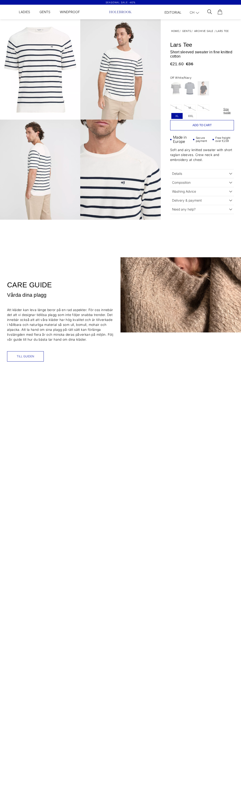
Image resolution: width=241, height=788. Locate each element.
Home (175, 31)
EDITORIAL (173, 12)
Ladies (24, 12)
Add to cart (202, 125)
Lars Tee (222, 31)
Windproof (70, 12)
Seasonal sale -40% (121, 2)
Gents (45, 12)
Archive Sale (203, 31)
